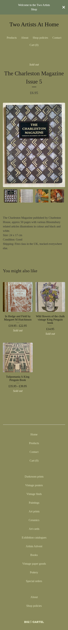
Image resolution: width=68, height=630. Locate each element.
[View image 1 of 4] (10, 196)
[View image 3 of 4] (42, 196)
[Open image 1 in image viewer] (34, 145)
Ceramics (34, 520)
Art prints (34, 511)
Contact (56, 37)
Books (34, 554)
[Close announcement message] (64, 7)
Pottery (34, 572)
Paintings (34, 502)
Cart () (34, 44)
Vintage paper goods (34, 563)
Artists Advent (34, 546)
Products (12, 37)
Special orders (34, 581)
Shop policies (40, 37)
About (24, 37)
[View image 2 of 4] (26, 196)
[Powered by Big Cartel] (34, 622)
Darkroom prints (34, 476)
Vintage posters (34, 485)
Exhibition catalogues (34, 537)
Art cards (34, 528)
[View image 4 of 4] (57, 196)
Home (34, 434)
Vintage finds (34, 494)
